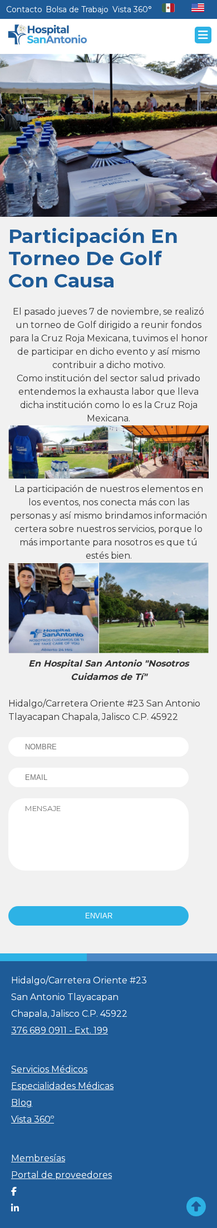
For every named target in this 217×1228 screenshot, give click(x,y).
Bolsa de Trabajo (77, 9)
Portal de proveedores (61, 1175)
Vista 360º (32, 1119)
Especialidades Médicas (62, 1086)
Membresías (38, 1158)
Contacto (24, 9)
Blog (21, 1102)
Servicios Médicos (49, 1069)
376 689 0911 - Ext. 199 (59, 1030)
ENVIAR (98, 916)
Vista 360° (132, 9)
